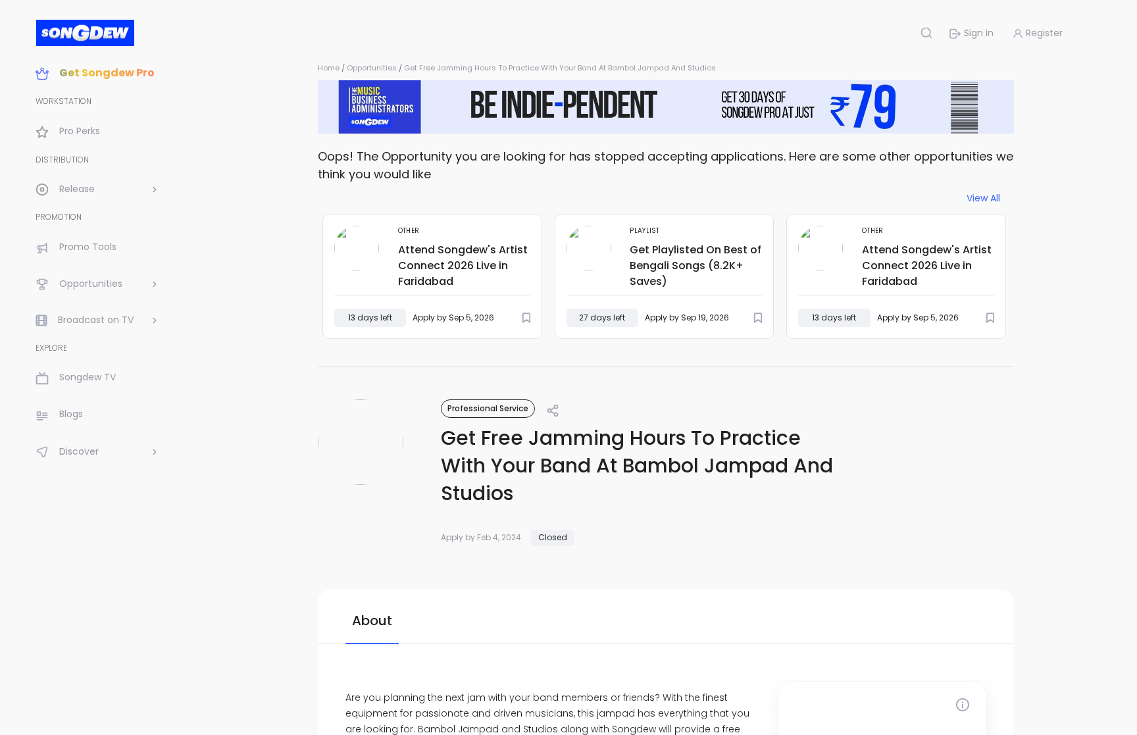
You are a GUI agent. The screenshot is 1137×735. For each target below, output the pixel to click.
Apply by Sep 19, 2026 (687, 317)
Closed (552, 537)
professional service (487, 408)
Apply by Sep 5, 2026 (453, 317)
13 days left (370, 317)
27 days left (602, 317)
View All (983, 198)
